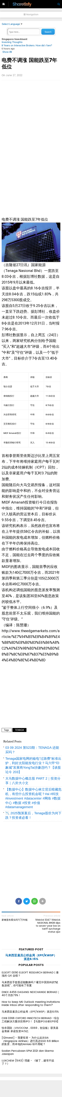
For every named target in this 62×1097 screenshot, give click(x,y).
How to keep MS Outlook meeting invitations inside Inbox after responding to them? (31, 1003)
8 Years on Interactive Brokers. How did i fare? (27, 45)
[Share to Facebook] (18, 901)
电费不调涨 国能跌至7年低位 (29, 63)
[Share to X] (26, 901)
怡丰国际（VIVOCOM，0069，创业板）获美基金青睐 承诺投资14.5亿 (30, 1029)
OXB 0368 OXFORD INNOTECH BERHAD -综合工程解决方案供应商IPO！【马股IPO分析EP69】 (31, 1019)
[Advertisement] (31, 115)
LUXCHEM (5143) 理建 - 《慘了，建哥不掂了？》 (28, 1062)
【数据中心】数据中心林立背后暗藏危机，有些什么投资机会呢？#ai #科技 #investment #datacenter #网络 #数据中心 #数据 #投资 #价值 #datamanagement (33, 798)
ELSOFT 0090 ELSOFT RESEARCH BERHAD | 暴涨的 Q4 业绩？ (30, 974)
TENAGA (19, 730)
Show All (7, 51)
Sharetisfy (21, 4)
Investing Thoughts (12, 42)
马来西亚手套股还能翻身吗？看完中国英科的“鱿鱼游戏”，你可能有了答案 (30, 983)
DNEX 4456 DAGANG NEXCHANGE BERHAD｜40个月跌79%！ (31, 993)
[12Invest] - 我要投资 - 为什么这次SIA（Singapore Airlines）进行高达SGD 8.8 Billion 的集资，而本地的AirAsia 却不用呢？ (30, 1041)
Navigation (32, 14)
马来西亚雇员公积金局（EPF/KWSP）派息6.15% (31, 957)
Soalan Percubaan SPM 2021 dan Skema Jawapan (28, 1052)
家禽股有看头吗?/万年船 (15, 919)
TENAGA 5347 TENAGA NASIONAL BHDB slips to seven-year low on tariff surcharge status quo (47, 925)
